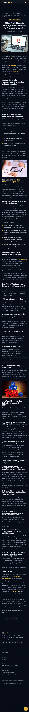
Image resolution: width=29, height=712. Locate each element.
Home (3, 13)
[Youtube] (9, 642)
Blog (7, 13)
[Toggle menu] (25, 2)
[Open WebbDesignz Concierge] (26, 709)
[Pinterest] (22, 642)
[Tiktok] (18, 642)
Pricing (3, 650)
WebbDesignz (23, 259)
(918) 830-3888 (5, 670)
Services (4, 648)
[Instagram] (15, 642)
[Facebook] (3, 642)
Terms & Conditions (12, 683)
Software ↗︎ (4, 659)
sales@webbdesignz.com (8, 672)
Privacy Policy (5, 683)
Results (3, 655)
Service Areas (5, 657)
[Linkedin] (12, 642)
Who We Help (5, 652)
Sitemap (19, 683)
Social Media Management (16, 13)
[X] (6, 642)
